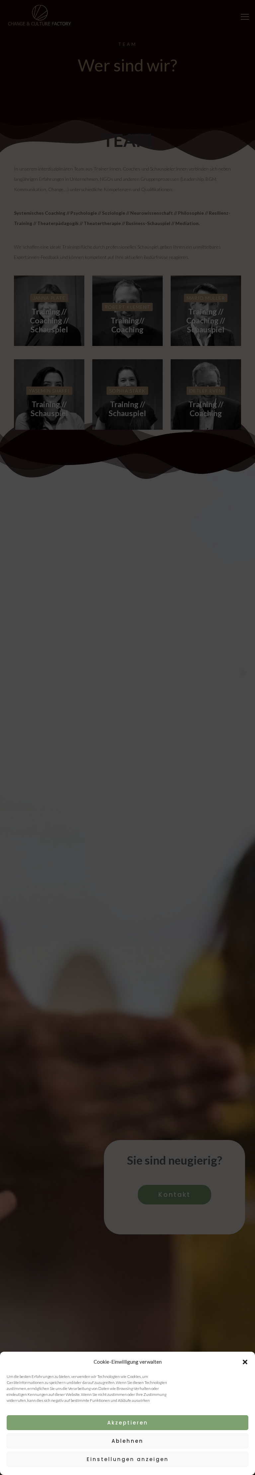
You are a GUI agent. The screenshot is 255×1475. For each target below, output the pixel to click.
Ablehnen (127, 1440)
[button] (245, 1362)
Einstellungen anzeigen (128, 1459)
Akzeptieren (127, 1422)
